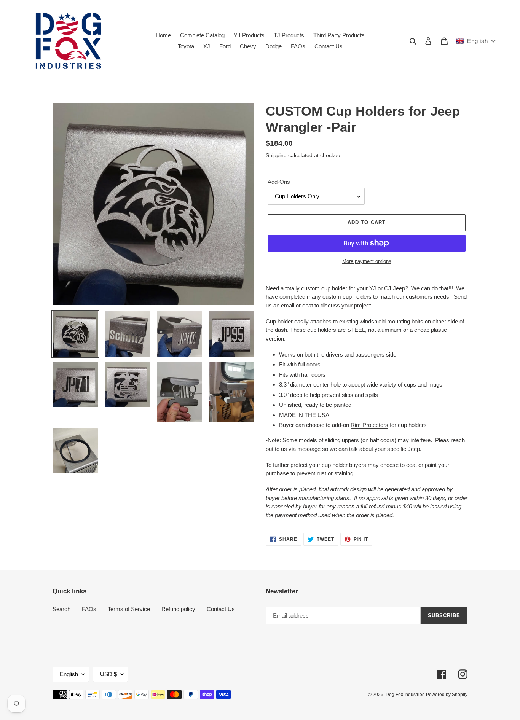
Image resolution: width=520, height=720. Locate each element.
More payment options (366, 261)
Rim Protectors (369, 425)
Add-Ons (279, 181)
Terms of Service (129, 609)
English (69, 674)
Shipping (276, 155)
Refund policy (178, 609)
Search (61, 609)
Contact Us (221, 609)
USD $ (108, 674)
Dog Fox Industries (405, 694)
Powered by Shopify (446, 694)
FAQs (89, 609)
